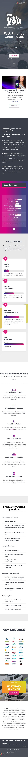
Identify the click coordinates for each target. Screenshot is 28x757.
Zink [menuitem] (3, 740)
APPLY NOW (14, 55)
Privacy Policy (9, 749)
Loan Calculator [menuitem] (20, 740)
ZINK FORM (4, 743)
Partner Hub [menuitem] (9, 740)
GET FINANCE (14, 105)
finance (12, 429)
